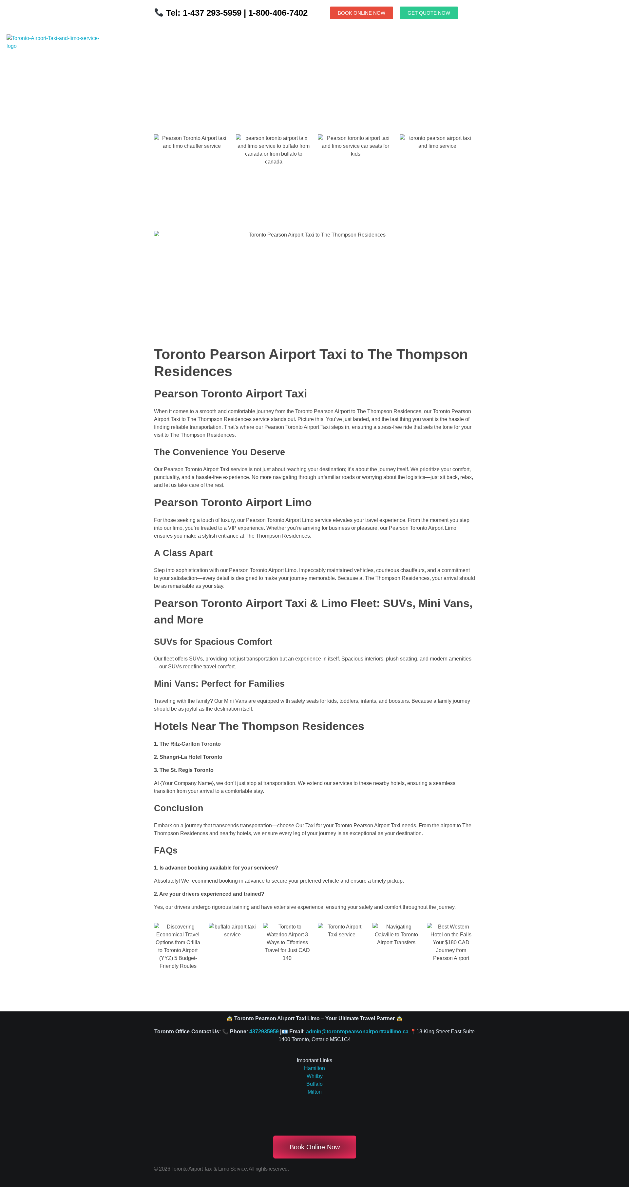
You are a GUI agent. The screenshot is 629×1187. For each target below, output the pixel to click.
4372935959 (264, 1031)
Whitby (315, 1076)
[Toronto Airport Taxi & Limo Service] (54, 64)
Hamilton (314, 1068)
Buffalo (314, 1084)
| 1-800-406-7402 (274, 13)
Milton (315, 1092)
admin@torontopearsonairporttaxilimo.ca (357, 1031)
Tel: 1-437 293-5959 (203, 13)
